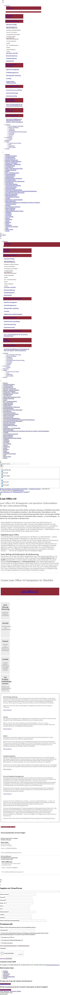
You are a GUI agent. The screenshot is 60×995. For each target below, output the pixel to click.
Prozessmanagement (11, 41)
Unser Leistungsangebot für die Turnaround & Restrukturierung (21, 191)
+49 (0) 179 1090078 (12, 867)
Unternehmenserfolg (11, 96)
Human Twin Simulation (11, 32)
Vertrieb (8, 51)
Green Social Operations (12, 86)
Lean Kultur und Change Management (14, 181)
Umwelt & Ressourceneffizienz (14, 90)
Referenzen (8, 222)
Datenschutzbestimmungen (10, 945)
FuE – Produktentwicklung (12, 45)
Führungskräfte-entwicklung (13, 75)
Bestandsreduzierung (11, 55)
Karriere (7, 221)
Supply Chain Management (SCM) (14, 168)
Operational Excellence (12, 21)
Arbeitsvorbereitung (10, 49)
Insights (7, 223)
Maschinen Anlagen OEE (11, 160)
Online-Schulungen (10, 209)
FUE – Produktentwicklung (12, 172)
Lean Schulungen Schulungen (12, 206)
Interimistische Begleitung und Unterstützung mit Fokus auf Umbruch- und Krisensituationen (14, 121)
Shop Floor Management (12, 69)
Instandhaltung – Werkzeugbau (13, 164)
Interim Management (12, 115)
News (6, 228)
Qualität (8, 43)
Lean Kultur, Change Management (12, 298)
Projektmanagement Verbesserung (13, 178)
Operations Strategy (11, 24)
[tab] (5, 610)
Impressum (6, 991)
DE (1, 235)
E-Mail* (2, 914)
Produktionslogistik (10, 36)
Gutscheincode (3, 930)
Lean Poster (8, 215)
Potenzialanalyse (9, 182)
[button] (21, 2)
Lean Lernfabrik (9, 216)
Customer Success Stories (11, 226)
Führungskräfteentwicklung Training (14, 211)
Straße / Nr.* (3, 903)
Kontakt (7, 230)
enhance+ (7, 218)
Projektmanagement (11, 58)
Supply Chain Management (12, 39)
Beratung (10, 8)
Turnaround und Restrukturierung (13, 189)
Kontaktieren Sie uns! (18, 490)
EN (3, 235)
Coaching (8, 78)
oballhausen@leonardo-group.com (14, 872)
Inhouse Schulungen (10, 208)
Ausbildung (8, 212)
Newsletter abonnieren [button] (5, 990)
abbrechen (2, 958)
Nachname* (3, 900)
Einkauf (8, 47)
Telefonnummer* (4, 912)
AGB (1, 945)
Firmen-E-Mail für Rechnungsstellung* (9, 920)
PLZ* (1, 906)
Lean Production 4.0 (11, 27)
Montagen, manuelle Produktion (13, 30)
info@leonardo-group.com (52, 965)
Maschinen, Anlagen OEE (12, 28)
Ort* (1, 909)
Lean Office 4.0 (10, 38)
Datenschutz (13, 991)
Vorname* (2, 897)
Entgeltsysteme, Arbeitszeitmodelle (13, 199)
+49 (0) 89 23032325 (11, 848)
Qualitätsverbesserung (10, 170)
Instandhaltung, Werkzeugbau (13, 34)
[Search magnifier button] (1, 466)
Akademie (7, 205)
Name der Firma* (4, 894)
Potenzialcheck (10, 61)
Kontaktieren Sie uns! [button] (5, 984)
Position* (2, 917)
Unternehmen (8, 219)
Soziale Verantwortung (12, 93)
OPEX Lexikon (9, 229)
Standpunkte (8, 225)
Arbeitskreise (8, 213)
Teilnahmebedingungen (23, 945)
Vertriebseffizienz (9, 177)
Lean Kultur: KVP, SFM (12, 53)
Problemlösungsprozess (12, 72)
